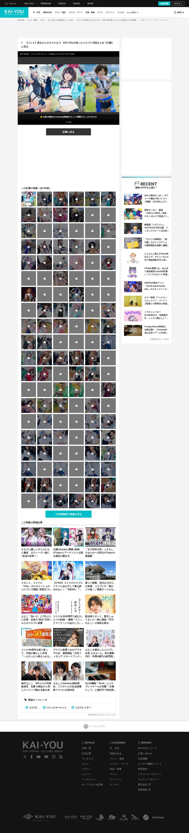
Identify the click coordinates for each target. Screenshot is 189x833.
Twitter (25, 757)
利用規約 (142, 768)
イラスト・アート (119, 763)
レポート (86, 768)
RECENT (148, 183)
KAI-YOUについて (147, 748)
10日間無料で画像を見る (68, 514)
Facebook (31, 757)
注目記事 (86, 753)
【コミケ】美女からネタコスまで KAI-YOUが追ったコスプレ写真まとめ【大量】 (107, 20)
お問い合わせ (145, 753)
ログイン (178, 3)
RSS (61, 757)
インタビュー (89, 779)
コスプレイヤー (83, 707)
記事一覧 (86, 748)
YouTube (38, 757)
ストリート (116, 779)
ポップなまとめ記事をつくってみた (61, 20)
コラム (42, 20)
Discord (46, 757)
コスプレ (33, 707)
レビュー (86, 774)
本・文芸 (114, 748)
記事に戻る (68, 131)
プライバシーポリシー (150, 774)
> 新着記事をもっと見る (159, 339)
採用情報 (142, 789)
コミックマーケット (56, 707)
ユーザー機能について (150, 763)
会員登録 (164, 3)
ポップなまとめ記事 (92, 784)
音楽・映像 (116, 768)
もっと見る (131, 12)
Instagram (54, 757)
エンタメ (114, 784)
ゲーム (113, 774)
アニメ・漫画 (32, 20)
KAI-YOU (21, 20)
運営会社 (142, 784)
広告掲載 (142, 758)
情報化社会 (116, 753)
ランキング (87, 758)
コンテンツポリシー (148, 779)
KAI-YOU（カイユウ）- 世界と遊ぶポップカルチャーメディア (14, 12)
